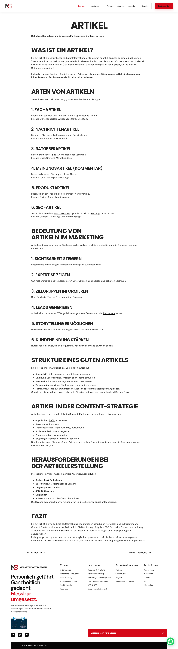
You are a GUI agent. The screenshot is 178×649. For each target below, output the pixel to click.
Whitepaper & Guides (124, 581)
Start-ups (64, 589)
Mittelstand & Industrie (69, 574)
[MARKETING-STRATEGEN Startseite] (8, 6)
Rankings (95, 213)
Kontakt (145, 6)
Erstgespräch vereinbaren (127, 633)
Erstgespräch (164, 6)
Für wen (81, 6)
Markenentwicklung (96, 574)
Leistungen (95, 6)
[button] (170, 641)
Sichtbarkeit (67, 530)
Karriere (146, 577)
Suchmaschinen (62, 213)
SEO (69, 157)
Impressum (148, 574)
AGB (145, 581)
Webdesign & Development (99, 577)
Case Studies (121, 574)
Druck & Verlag (66, 577)
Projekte (110, 6)
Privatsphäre (148, 585)
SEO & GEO (92, 585)
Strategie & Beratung (96, 570)
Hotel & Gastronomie (68, 581)
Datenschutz (148, 570)
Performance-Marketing (98, 581)
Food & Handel (66, 585)
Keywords (40, 424)
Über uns (120, 6)
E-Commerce (65, 570)
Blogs (117, 64)
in (13, 634)
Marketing (39, 74)
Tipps (53, 154)
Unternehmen (80, 280)
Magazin (131, 6)
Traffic (52, 420)
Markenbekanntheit (58, 540)
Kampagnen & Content (97, 589)
